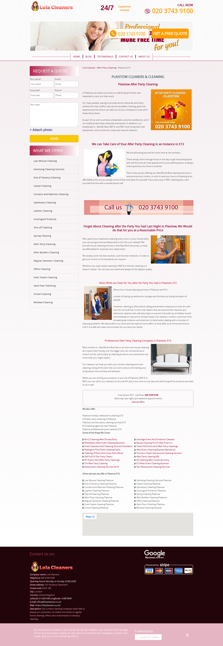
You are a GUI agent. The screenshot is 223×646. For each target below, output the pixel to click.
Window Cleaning (43, 302)
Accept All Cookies (149, 637)
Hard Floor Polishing (45, 285)
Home (76, 56)
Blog (89, 56)
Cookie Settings (144, 630)
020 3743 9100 (172, 11)
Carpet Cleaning (42, 185)
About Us (144, 56)
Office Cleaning (42, 269)
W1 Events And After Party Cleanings (102, 459)
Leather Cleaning (43, 210)
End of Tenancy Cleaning (47, 177)
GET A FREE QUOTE (170, 33)
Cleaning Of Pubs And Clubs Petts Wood (103, 453)
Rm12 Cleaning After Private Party (100, 439)
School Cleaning (42, 294)
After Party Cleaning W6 (147, 456)
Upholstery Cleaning (45, 202)
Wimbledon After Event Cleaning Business (104, 442)
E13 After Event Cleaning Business (152, 463)
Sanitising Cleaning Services (49, 169)
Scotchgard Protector (45, 219)
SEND (54, 138)
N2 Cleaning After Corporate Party (152, 459)
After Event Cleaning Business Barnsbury (155, 449)
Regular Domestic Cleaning (48, 260)
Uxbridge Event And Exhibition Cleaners (155, 439)
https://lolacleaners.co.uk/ (47, 605)
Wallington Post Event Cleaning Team (102, 449)
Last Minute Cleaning (45, 160)
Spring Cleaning (42, 235)
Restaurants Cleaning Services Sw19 (101, 466)
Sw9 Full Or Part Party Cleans (98, 456)
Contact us (126, 56)
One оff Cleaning (43, 227)
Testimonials (105, 56)
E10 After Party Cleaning (96, 463)
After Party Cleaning (45, 244)
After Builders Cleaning (46, 252)
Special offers (138, 401)
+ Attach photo (41, 130)
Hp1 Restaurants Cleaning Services (153, 466)
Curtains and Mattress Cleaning (51, 194)
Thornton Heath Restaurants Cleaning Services (159, 453)
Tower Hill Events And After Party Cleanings (157, 446)
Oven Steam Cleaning (45, 277)
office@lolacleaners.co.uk (49, 601)
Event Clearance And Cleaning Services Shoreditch (108, 446)
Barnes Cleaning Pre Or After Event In (154, 442)
